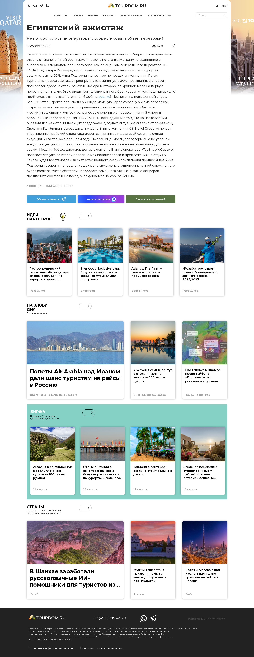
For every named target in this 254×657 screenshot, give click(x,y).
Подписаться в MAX (98, 199)
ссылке (104, 97)
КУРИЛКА (109, 15)
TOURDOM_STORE (159, 15)
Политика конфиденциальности (51, 648)
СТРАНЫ (77, 15)
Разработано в (206, 618)
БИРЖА (93, 15)
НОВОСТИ (60, 15)
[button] (82, 216)
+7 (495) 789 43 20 (110, 618)
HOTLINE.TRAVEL (132, 15)
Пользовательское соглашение (102, 648)
